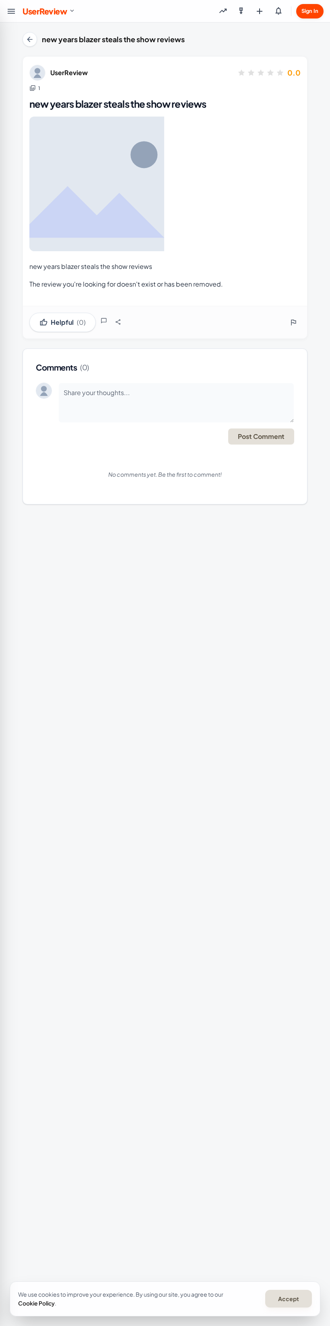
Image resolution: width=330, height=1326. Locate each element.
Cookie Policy (36, 1303)
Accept (288, 1298)
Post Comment (261, 436)
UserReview (69, 72)
